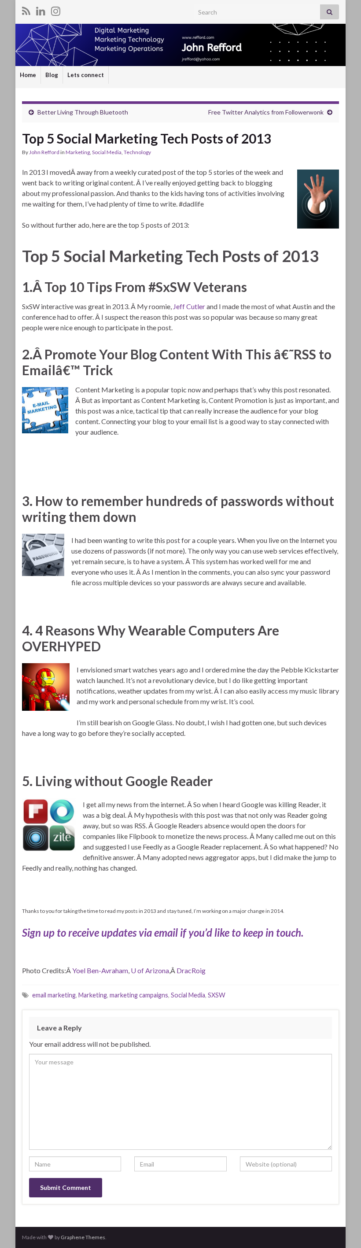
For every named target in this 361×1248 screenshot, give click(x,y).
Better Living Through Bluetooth (82, 112)
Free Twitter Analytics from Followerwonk (266, 112)
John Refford (44, 152)
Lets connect (85, 74)
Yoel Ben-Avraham (100, 970)
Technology (137, 152)
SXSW (216, 995)
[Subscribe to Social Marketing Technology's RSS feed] (26, 9)
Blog (51, 74)
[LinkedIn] (40, 9)
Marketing (78, 152)
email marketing (54, 995)
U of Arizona (150, 970)
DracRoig (191, 970)
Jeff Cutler (189, 306)
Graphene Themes (83, 1237)
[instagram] (55, 9)
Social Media (107, 152)
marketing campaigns (139, 995)
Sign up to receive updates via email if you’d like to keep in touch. (162, 932)
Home (28, 74)
